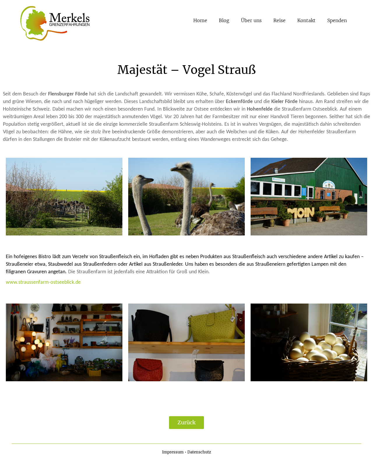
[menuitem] (200, 20)
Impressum (173, 452)
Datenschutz (199, 452)
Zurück (186, 422)
